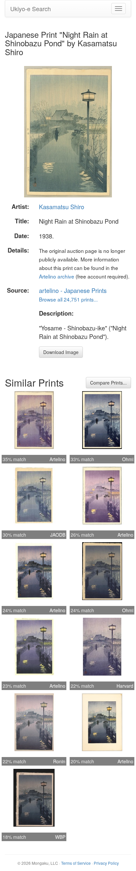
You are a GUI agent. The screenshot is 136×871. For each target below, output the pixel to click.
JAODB (57, 534)
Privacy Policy (106, 863)
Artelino (57, 459)
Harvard (125, 685)
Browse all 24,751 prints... (68, 299)
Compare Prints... (108, 382)
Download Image (61, 352)
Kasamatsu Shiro (61, 206)
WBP (60, 837)
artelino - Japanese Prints (73, 290)
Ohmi (127, 459)
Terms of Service (76, 863)
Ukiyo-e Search (30, 8)
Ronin (59, 761)
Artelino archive (56, 276)
